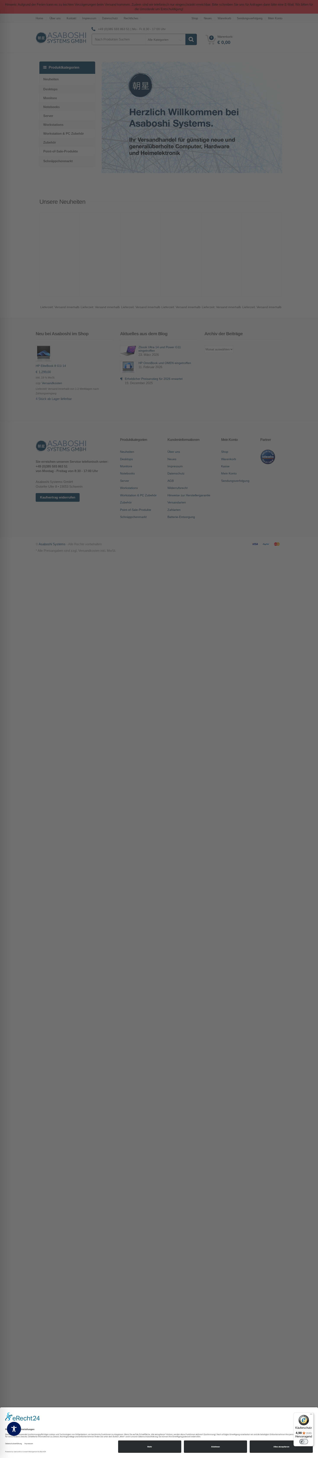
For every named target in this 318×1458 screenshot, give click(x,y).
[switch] (303, 1441)
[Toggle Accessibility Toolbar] (13, 1428)
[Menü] (311, 1415)
